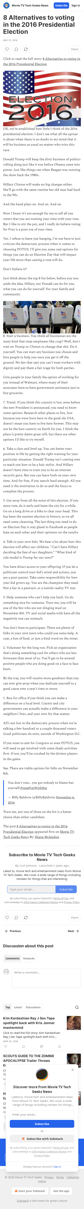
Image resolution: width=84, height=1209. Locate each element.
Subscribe (61, 5)
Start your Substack (31, 1191)
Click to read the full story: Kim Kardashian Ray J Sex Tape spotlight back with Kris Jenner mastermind (31, 1035)
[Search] (77, 1007)
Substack (23, 1201)
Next (71, 931)
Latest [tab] (18, 1007)
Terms (60, 1177)
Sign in (75, 5)
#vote (24, 788)
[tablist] (20, 958)
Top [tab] (7, 1007)
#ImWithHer (37, 788)
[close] (73, 1070)
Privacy (49, 1177)
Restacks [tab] (29, 958)
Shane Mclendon (47, 837)
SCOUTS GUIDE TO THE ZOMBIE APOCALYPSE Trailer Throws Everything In (28, 1060)
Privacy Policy (42, 1155)
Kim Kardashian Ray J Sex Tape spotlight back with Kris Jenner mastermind (29, 1023)
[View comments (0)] (16, 49)
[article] (42, 1032)
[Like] (7, 49)
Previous (15, 931)
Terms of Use (60, 1147)
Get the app (61, 1191)
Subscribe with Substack (45, 1139)
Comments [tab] (12, 958)
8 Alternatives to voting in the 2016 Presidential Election (41, 61)
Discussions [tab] (33, 1007)
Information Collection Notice (49, 1151)
